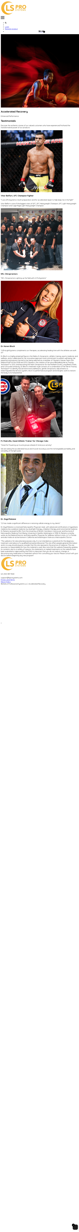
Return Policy (6, 582)
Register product (11, 29)
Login (7, 27)
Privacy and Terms (8, 580)
